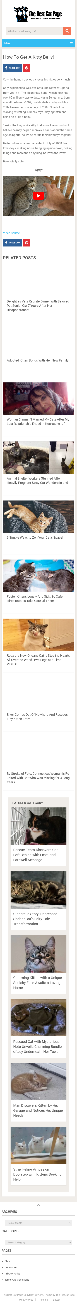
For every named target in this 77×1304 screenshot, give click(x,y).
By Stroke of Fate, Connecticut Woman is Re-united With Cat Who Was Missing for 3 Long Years (38, 778)
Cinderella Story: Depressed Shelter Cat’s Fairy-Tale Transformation (35, 919)
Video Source (11, 233)
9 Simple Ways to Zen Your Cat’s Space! (35, 537)
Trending (43, 1299)
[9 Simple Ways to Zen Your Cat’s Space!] (38, 516)
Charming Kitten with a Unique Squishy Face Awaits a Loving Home (37, 983)
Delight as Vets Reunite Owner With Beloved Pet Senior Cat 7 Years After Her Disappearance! (38, 305)
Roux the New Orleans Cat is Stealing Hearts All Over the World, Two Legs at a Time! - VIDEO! (38, 660)
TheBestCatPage (65, 1294)
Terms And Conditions (17, 1279)
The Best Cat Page (13, 1294)
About (8, 1261)
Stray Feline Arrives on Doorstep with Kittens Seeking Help (37, 1174)
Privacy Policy (12, 1273)
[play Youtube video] (38, 196)
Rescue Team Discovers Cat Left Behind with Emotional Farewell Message (35, 855)
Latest (56, 1299)
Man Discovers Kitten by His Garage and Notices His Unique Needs (38, 1110)
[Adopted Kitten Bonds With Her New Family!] (38, 339)
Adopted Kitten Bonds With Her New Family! (38, 360)
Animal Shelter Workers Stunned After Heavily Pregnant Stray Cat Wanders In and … (37, 483)
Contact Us (11, 1267)
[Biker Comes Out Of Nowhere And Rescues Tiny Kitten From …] (38, 694)
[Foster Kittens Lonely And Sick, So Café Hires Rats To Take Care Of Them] (38, 576)
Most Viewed (26, 1299)
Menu (7, 43)
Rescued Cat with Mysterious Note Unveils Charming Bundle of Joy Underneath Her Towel (37, 1046)
